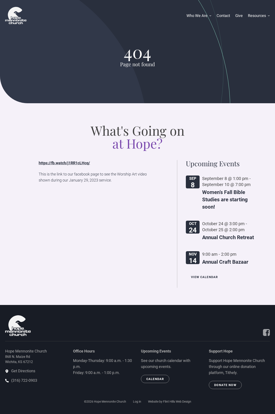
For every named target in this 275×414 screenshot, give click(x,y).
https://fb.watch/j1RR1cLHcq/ (64, 163)
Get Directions (23, 371)
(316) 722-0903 (24, 380)
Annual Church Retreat (228, 237)
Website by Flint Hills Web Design (169, 401)
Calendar (155, 379)
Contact (223, 15)
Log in (137, 401)
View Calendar (204, 277)
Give (239, 15)
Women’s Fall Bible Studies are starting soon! (225, 199)
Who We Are (197, 15)
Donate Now (225, 385)
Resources (257, 15)
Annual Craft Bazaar (225, 262)
